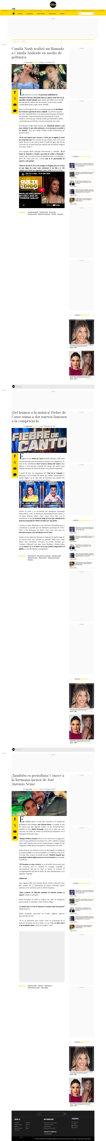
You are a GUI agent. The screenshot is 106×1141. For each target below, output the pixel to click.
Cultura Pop (15, 41)
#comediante (32, 556)
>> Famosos (23, 41)
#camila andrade (33, 212)
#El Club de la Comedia (44, 556)
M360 (35, 62)
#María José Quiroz (54, 558)
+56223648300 (48, 1134)
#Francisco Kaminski (44, 214)
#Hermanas (48, 985)
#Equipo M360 (32, 214)
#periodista (44, 987)
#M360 (54, 214)
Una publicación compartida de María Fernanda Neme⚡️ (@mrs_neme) (41, 961)
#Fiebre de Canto (33, 558)
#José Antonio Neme (34, 987)
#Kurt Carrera (43, 558)
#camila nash (43, 212)
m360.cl (35, 426)
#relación (60, 214)
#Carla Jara (52, 212)
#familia (40, 985)
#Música (30, 560)
